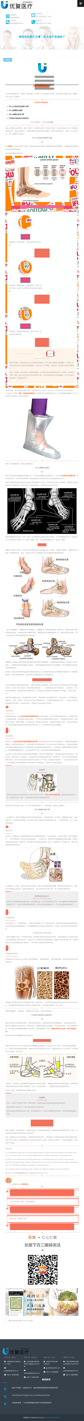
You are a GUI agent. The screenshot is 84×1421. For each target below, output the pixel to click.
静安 (37, 23)
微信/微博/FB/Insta (17, 23)
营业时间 (39, 14)
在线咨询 (13, 15)
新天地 (41, 23)
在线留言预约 (14, 17)
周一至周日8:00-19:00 (43, 16)
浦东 (49, 23)
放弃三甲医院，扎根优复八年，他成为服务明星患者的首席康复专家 (35, 1388)
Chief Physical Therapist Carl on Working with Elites (31, 1395)
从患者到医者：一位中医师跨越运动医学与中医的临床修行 (32, 1403)
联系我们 (39, 20)
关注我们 (13, 20)
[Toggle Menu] (80, 3)
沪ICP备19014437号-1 (53, 1417)
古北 (45, 23)
